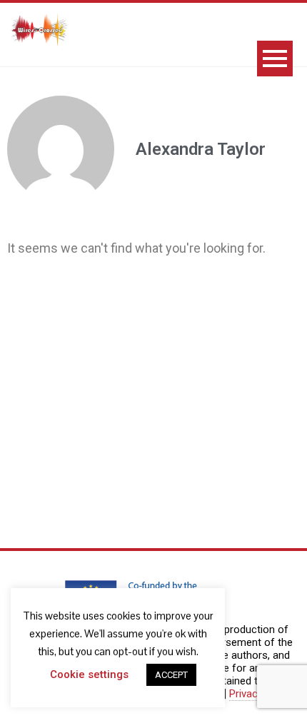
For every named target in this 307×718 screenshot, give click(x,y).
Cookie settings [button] (89, 674)
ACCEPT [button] (171, 674)
